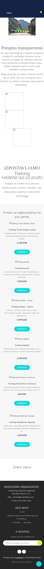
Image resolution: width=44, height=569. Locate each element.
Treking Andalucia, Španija (22, 422)
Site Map (27, 522)
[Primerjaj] (24, 222)
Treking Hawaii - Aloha (22, 307)
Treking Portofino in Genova (22, 384)
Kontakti (16, 522)
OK (39, 543)
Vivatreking (19, 558)
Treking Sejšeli (22, 345)
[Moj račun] (33, 13)
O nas (22, 512)
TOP (39, 564)
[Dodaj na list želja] (19, 222)
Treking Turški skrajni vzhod (22, 230)
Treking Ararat (22, 268)
